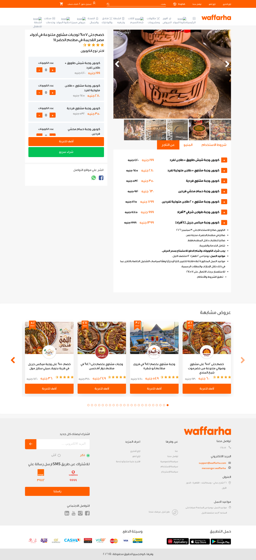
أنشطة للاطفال (37, 24)
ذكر (82, 455)
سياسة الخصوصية (169, 461)
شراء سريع (66, 152)
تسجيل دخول (85, 4)
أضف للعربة (66, 141)
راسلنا (57, 491)
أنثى (53, 455)
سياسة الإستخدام (169, 466)
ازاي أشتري (227, 4)
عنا (176, 451)
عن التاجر (168, 145)
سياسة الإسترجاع (169, 471)
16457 (223, 447)
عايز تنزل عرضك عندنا (159, 512)
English (181, 4)
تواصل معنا (197, 4)
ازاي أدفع (212, 4)
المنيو (188, 145)
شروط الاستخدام (214, 145)
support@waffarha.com (212, 463)
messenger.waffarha (214, 468)
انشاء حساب (73, 4)
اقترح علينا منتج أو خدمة (128, 461)
